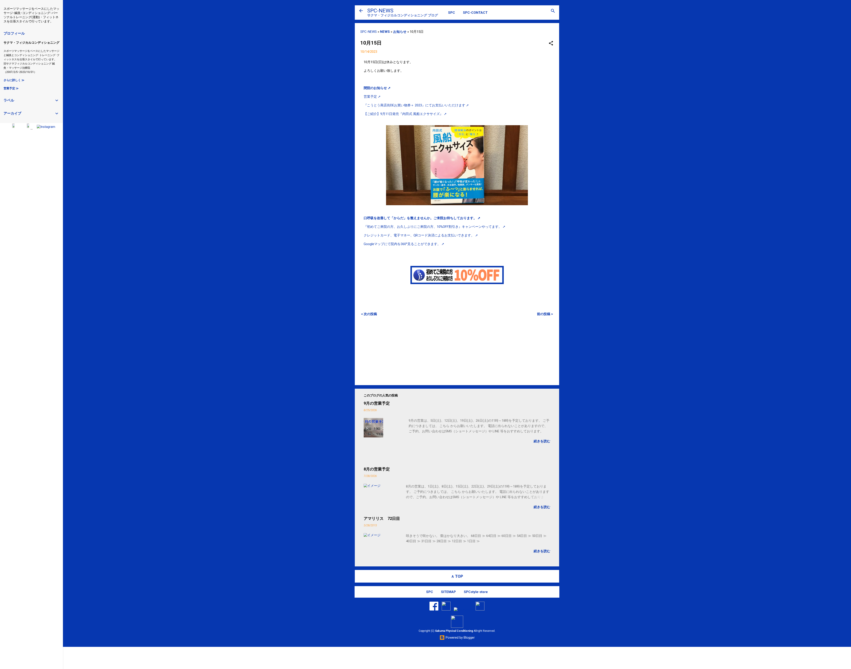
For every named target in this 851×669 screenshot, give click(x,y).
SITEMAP (448, 592)
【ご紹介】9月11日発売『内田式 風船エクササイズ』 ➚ (405, 114)
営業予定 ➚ (372, 97)
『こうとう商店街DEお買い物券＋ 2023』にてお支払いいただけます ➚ (416, 105)
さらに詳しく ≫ (14, 80)
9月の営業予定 (377, 403)
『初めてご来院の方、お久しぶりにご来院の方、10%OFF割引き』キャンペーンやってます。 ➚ (435, 227)
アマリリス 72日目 (382, 518)
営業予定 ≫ (11, 88)
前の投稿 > (545, 314)
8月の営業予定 (377, 469)
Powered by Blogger (460, 638)
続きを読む (542, 441)
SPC (451, 13)
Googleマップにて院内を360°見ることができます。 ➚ (404, 244)
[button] (551, 44)
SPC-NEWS (380, 11)
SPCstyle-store (476, 592)
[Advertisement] (457, 351)
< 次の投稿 (369, 314)
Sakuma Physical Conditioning (454, 630)
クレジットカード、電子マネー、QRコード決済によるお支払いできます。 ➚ (421, 235)
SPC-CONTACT (475, 13)
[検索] (553, 11)
